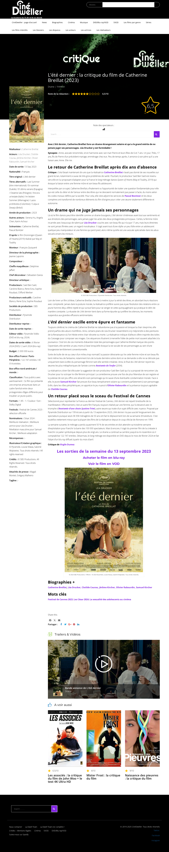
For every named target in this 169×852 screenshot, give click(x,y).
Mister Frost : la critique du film (103, 776)
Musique (84, 22)
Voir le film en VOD (104, 464)
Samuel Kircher (27, 161)
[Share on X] (55, 620)
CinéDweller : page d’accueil (24, 22)
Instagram (156, 840)
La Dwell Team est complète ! (52, 827)
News (44, 22)
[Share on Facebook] (50, 620)
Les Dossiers (38, 30)
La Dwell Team (31, 827)
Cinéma (71, 22)
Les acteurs (71, 30)
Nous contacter (15, 827)
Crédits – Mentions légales (20, 830)
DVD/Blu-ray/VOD (100, 22)
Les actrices (86, 30)
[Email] (59, 620)
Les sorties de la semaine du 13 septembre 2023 (104, 451)
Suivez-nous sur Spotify (18, 834)
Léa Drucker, (25, 154)
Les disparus (54, 30)
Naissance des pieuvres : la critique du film (141, 776)
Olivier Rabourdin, (126, 587)
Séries (148, 22)
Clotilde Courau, (90, 587)
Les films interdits (20, 30)
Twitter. (157, 830)
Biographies (57, 22)
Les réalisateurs (104, 30)
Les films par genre (132, 22)
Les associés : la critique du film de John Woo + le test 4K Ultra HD (65, 778)
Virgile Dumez (67, 444)
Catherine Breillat (30, 149)
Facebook (156, 835)
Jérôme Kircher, (24, 157)
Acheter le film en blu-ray (104, 458)
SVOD (116, 22)
